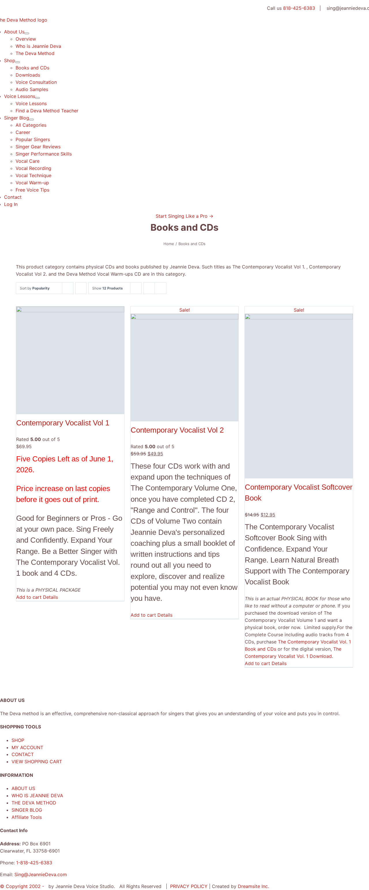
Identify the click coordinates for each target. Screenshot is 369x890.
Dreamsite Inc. (253, 886)
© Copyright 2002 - (23, 886)
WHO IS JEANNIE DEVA (37, 795)
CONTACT (23, 754)
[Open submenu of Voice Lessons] (37, 98)
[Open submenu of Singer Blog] (31, 119)
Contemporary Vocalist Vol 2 (177, 430)
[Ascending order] (80, 288)
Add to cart (29, 597)
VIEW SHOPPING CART (37, 761)
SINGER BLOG (27, 810)
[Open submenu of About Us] (27, 33)
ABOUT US (23, 788)
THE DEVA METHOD (34, 803)
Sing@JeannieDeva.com (40, 874)
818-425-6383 (299, 8)
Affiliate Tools (27, 817)
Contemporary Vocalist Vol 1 (62, 423)
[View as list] (160, 288)
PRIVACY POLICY (189, 886)
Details (50, 597)
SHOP (18, 740)
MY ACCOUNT (27, 747)
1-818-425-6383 (34, 863)
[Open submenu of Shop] (17, 62)
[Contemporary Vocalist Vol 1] (70, 360)
